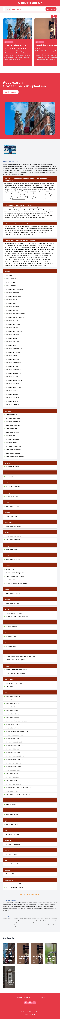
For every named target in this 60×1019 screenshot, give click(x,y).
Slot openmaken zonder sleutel (15, 683)
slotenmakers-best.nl (12, 328)
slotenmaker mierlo (11, 646)
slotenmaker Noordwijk (12, 777)
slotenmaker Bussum (48, 227)
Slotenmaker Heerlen (12, 710)
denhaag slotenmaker (12, 496)
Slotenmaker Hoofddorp (13, 559)
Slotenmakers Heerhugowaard (15, 456)
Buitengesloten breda (12, 824)
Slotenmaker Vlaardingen (13, 449)
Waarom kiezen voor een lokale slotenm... (15, 46)
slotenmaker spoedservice (12, 251)
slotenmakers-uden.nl (12, 377)
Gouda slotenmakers (48, 183)
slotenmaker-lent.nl (11, 303)
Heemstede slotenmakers (13, 446)
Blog (13, 9)
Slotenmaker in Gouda (12, 714)
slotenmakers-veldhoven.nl (13, 387)
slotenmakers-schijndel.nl (13, 373)
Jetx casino (9, 275)
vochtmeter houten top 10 (13, 884)
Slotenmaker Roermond (13, 696)
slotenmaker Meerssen (12, 439)
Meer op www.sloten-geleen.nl (14, 735)
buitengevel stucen (11, 636)
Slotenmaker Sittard (11, 707)
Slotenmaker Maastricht (13, 703)
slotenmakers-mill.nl (11, 356)
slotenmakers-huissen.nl (13, 352)
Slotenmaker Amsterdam (13, 432)
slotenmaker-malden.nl (12, 307)
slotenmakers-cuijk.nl (12, 338)
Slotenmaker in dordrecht (13, 539)
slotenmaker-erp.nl (11, 300)
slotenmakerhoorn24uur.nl (13, 763)
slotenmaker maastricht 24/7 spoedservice (18, 787)
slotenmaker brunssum (12, 466)
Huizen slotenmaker (23, 212)
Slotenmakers (10, 686)
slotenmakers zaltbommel (13, 766)
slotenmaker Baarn (11, 442)
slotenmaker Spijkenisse (13, 724)
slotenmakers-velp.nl (12, 391)
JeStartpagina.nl (10, 580)
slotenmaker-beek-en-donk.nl (14, 289)
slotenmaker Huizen (35, 208)
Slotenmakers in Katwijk (13, 593)
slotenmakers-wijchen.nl (13, 401)
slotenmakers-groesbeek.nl (14, 349)
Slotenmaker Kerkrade (12, 603)
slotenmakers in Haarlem (13, 421)
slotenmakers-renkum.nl (13, 366)
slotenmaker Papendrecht (13, 784)
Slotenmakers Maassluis (13, 453)
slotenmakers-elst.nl (11, 345)
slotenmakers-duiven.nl (12, 342)
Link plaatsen (51, 9)
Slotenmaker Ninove (12, 791)
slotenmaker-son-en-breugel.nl (15, 317)
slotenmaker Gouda (11, 435)
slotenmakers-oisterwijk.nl (13, 363)
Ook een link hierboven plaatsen (30, 894)
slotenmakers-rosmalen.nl (13, 370)
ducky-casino (9, 476)
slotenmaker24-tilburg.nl (13, 321)
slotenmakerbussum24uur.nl (14, 738)
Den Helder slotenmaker (13, 486)
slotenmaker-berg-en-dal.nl (13, 296)
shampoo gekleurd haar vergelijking (16, 669)
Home (8, 9)
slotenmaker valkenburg (13, 844)
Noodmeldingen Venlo (12, 834)
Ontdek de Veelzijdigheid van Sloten (10, 982)
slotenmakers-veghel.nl (12, 384)
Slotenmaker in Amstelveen (14, 728)
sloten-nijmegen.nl (11, 286)
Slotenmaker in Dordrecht (13, 536)
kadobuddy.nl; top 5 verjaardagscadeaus (17, 616)
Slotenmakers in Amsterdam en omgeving (18, 794)
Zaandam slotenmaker (12, 874)
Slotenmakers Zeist (11, 428)
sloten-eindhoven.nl (11, 282)
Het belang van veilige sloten (37, 958)
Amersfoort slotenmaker (13, 418)
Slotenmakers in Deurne (13, 506)
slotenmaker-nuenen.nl (12, 310)
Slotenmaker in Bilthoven (13, 425)
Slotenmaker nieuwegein (13, 717)
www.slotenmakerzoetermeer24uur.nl (16, 721)
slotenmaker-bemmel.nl (12, 293)
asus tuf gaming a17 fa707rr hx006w (16, 583)
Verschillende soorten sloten (47, 46)
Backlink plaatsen (10, 92)
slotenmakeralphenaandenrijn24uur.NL (17, 731)
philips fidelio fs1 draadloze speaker (16, 673)
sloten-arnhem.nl (11, 279)
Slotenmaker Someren (12, 814)
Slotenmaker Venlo (11, 700)
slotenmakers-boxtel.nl (12, 335)
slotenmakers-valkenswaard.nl (14, 380)
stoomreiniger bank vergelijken (15, 573)
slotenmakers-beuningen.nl (14, 331)
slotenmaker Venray (11, 854)
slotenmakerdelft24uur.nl (13, 749)
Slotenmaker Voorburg (12, 773)
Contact (19, 9)
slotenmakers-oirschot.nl (13, 359)
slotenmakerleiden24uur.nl (13, 752)
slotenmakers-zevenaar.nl (13, 405)
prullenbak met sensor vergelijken (15, 660)
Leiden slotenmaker (11, 626)
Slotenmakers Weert (12, 864)
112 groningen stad (11, 516)
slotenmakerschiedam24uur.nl (14, 745)
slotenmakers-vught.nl (12, 398)
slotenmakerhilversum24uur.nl (14, 759)
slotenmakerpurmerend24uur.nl (15, 756)
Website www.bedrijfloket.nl (14, 613)
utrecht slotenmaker (11, 414)
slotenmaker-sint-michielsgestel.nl (15, 314)
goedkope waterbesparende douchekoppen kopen (20, 656)
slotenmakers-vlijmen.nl (13, 394)
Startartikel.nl (10, 569)
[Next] (55, 16)
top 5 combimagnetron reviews (15, 576)
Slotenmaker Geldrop (12, 549)
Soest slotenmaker (11, 804)
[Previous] (52, 16)
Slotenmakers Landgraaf (13, 770)
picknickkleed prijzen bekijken (14, 887)
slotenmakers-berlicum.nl (13, 324)
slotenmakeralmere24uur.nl (14, 742)
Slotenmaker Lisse (11, 780)
